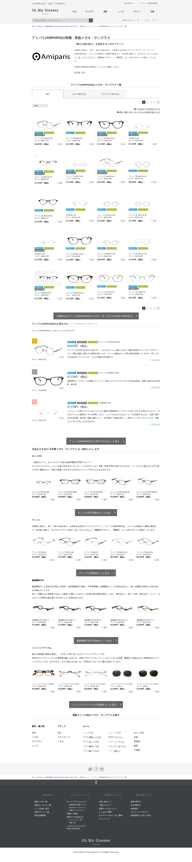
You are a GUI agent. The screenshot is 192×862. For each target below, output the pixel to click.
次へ (158, 102)
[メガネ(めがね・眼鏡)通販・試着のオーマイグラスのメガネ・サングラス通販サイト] (45, 12)
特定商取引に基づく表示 (141, 815)
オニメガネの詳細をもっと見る (94, 512)
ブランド (136, 11)
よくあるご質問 (105, 812)
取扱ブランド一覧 (42, 812)
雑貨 (105, 11)
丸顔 (136, 737)
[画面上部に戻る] (96, 783)
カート (149, 20)
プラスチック (63, 737)
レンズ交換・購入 (42, 809)
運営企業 (135, 802)
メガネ (74, 11)
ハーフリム (119, 742)
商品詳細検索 (40, 815)
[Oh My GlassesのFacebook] (96, 769)
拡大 (60, 144)
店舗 (152, 11)
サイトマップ (104, 819)
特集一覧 (72, 823)
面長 (136, 746)
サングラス (89, 11)
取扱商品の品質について (78, 805)
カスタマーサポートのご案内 (111, 815)
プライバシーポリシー (140, 812)
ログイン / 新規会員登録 (148, 3)
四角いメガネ (94, 737)
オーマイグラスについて (77, 802)
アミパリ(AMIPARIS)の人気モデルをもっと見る (94, 441)
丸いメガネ (93, 742)
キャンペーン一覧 (75, 820)
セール (86, 726)
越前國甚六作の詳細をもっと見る (94, 640)
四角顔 (137, 741)
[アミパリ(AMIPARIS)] (51, 56)
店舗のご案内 (72, 813)
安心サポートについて (77, 807)
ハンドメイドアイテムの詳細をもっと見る (94, 704)
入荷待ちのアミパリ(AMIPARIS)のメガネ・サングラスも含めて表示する (94, 316)
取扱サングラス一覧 (43, 805)
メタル (60, 741)
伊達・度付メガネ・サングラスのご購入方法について (139, 112)
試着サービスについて (108, 809)
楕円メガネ (93, 746)
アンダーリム (120, 746)
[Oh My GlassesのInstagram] (102, 769)
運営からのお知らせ (75, 817)
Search (91, 20)
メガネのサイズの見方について (148, 109)
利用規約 (134, 809)
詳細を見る (156, 360)
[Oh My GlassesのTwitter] (90, 769)
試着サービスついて (76, 810)
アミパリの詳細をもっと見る (94, 573)
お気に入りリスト (130, 20)
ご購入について (105, 805)
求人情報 (135, 805)
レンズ (121, 11)
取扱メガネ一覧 (41, 802)
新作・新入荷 (38, 726)
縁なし (117, 751)
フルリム (118, 737)
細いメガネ (93, 751)
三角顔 (137, 750)
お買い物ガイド (129, 3)
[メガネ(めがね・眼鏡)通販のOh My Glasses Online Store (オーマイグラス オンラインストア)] (96, 842)
